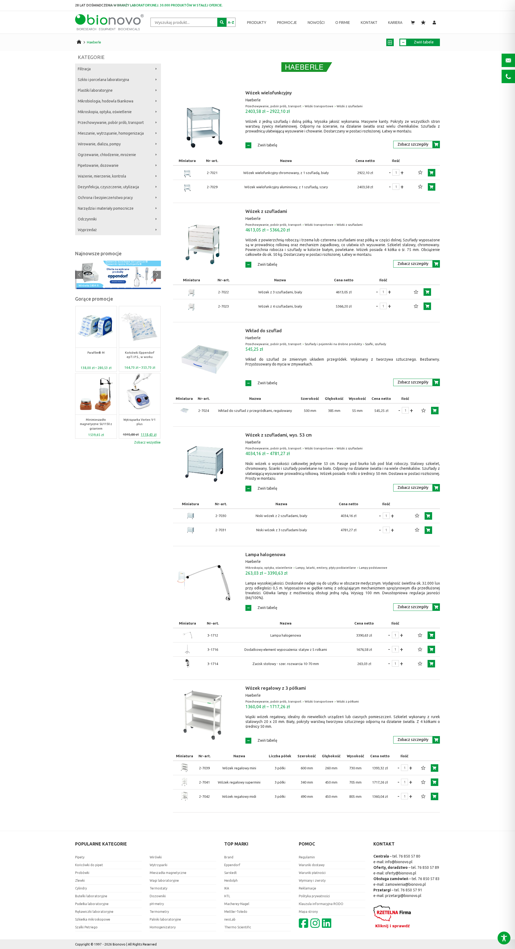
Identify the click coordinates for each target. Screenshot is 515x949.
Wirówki (156, 857)
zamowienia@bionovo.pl (405, 884)
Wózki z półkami (348, 701)
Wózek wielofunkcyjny (268, 92)
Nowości (316, 22)
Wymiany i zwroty (312, 880)
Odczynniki (87, 219)
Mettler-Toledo (235, 911)
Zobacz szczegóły (413, 144)
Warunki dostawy (312, 865)
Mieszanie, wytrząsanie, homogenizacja (111, 133)
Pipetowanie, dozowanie (98, 165)
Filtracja (84, 69)
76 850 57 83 (429, 879)
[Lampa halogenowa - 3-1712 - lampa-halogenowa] (187, 635)
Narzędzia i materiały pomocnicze (106, 208)
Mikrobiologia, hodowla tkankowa (105, 101)
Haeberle (94, 42)
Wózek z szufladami (266, 211)
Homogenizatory (163, 927)
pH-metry (157, 904)
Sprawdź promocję (118, 281)
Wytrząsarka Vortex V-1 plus (139, 422)
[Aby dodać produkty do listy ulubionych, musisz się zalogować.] (420, 172)
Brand (228, 857)
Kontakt (369, 22)
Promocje (287, 22)
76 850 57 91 (411, 890)
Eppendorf (232, 865)
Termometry (159, 911)
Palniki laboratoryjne (165, 919)
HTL (227, 896)
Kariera (395, 22)
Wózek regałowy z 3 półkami (275, 687)
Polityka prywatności (314, 896)
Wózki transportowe (319, 106)
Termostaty (158, 888)
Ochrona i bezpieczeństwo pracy (105, 197)
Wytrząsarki (158, 865)
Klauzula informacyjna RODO (321, 904)
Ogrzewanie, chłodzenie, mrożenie (107, 155)
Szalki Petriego (86, 927)
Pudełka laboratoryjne (92, 904)
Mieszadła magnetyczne (168, 872)
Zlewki (80, 880)
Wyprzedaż (87, 230)
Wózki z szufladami (350, 106)
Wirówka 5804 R (89, 286)
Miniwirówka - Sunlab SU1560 (158, 355)
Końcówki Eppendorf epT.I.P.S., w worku (114, 355)
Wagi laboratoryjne (164, 880)
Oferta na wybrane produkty (117, 270)
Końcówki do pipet (89, 865)
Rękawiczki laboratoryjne (94, 911)
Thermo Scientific (237, 927)
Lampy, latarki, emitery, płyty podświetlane (326, 567)
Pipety (79, 857)
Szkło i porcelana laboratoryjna (103, 79)
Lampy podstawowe (373, 567)
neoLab (230, 919)
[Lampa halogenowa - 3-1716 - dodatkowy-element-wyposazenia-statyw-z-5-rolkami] (187, 649)
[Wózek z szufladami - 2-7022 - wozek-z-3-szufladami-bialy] (191, 292)
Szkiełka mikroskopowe (92, 919)
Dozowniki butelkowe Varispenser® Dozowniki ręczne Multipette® (126, 263)
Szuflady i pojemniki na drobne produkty (333, 344)
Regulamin (307, 857)
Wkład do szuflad (263, 330)
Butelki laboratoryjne (91, 896)
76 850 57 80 (409, 856)
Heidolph (231, 880)
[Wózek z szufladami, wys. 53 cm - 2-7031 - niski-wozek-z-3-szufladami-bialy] (190, 530)
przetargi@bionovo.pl (403, 895)
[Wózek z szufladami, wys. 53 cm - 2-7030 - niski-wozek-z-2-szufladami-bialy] (190, 516)
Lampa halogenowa (265, 554)
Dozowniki (158, 896)
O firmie (342, 22)
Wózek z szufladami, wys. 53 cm (278, 434)
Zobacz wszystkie (147, 442)
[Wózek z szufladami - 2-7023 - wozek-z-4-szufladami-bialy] (191, 306)
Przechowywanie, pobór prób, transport (111, 122)
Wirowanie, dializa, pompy (99, 144)
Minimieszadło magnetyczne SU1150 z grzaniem (96, 424)
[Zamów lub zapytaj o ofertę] (431, 172)
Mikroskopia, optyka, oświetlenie (105, 112)
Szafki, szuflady (375, 344)
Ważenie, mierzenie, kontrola (102, 176)
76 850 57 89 (428, 867)
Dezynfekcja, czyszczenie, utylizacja (108, 187)
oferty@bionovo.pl (400, 873)
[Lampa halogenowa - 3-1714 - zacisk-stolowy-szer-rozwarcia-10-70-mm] (187, 663)
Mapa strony (308, 911)
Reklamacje (307, 888)
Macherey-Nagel (236, 904)
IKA (226, 888)
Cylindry (81, 888)
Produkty (256, 22)
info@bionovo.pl (399, 862)
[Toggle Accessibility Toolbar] (504, 938)
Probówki (82, 872)
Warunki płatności (312, 872)
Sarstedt (230, 872)
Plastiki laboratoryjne (95, 90)
